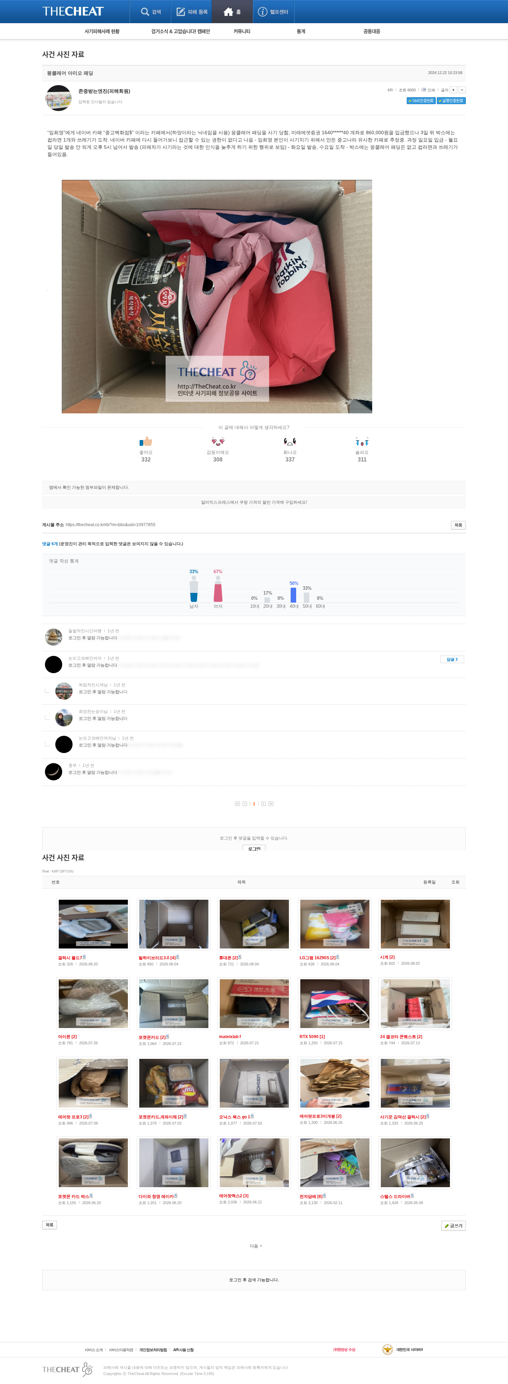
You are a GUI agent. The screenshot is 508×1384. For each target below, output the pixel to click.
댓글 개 (50, 543)
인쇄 (431, 90)
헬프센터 (273, 11)
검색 (150, 11)
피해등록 (191, 11)
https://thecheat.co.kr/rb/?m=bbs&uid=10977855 (111, 524)
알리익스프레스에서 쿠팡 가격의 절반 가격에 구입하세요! (254, 502)
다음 (254, 1246)
